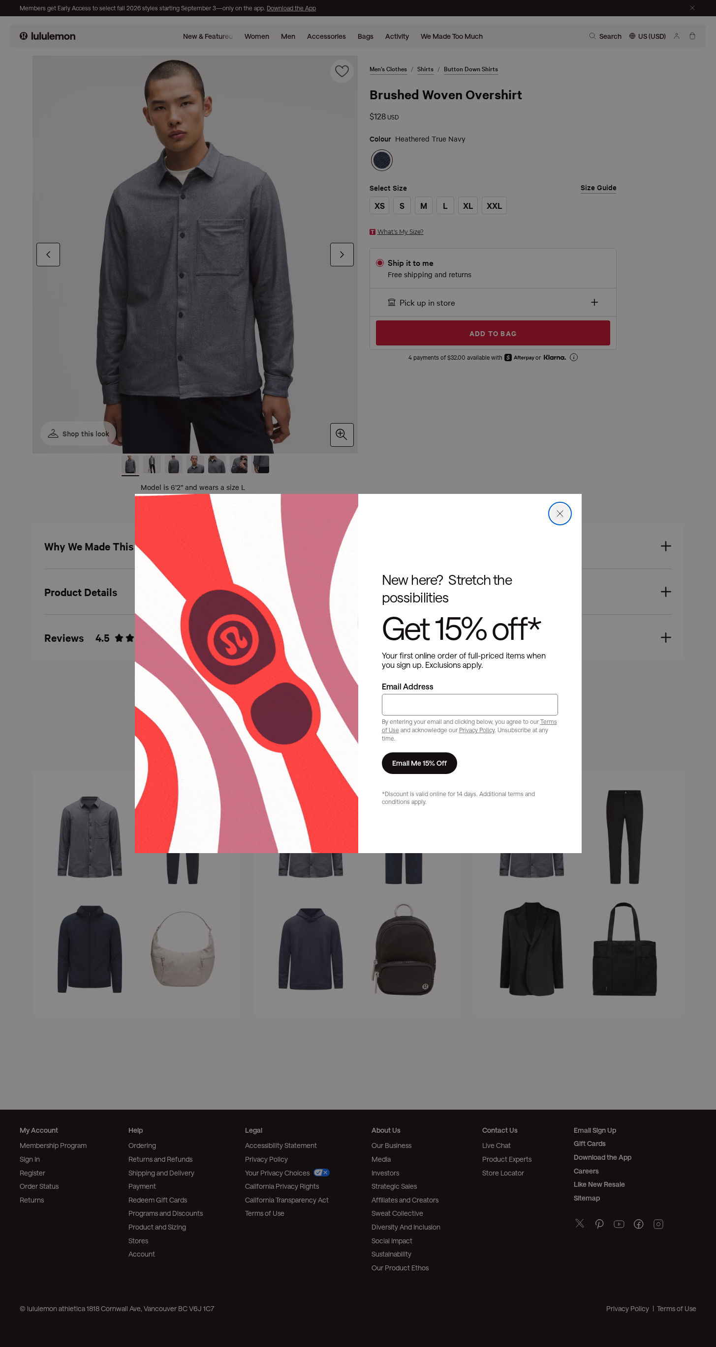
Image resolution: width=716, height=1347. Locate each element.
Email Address (408, 686)
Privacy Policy (477, 729)
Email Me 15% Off (419, 763)
